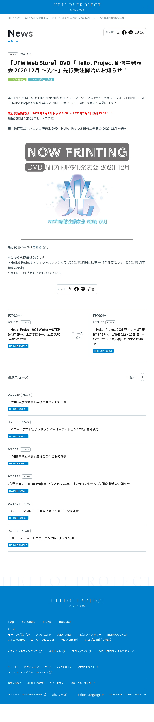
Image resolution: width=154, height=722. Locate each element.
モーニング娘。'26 (19, 634)
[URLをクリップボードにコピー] (139, 32)
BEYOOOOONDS (117, 634)
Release (65, 622)
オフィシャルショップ (35, 667)
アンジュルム (43, 634)
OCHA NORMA (16, 639)
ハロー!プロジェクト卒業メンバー (118, 651)
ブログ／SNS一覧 (82, 651)
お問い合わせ (14, 683)
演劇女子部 (57, 694)
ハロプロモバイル (85, 667)
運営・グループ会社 (81, 683)
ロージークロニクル (42, 639)
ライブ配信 (61, 667)
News (47, 622)
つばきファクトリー (89, 634)
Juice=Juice (64, 634)
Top (11, 622)
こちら (37, 247)
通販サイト (55, 651)
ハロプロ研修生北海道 (98, 639)
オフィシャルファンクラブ (23, 651)
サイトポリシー (58, 683)
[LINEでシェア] (130, 32)
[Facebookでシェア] (124, 32)
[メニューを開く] (146, 7)
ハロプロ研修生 (69, 639)
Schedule (28, 622)
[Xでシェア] (118, 32)
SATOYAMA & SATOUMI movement (25, 694)
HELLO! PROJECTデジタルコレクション (28, 672)
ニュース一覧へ (77, 335)
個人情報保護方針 (35, 683)
